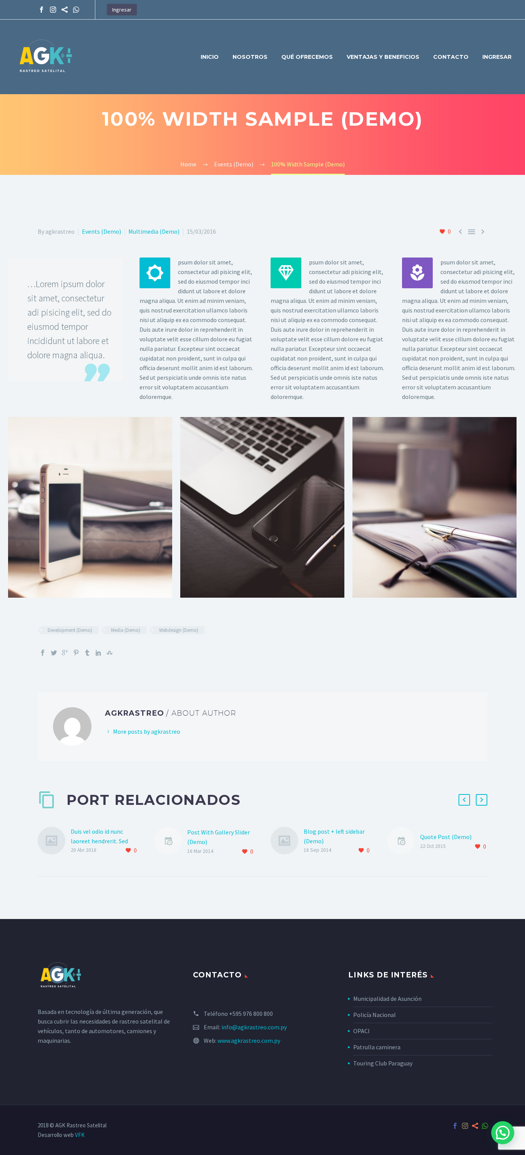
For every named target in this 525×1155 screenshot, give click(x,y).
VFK (80, 1134)
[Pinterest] (76, 653)
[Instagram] (53, 10)
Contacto (451, 56)
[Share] (64, 10)
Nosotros (250, 56)
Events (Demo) (101, 231)
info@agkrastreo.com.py (254, 1027)
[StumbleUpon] (109, 653)
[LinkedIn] (98, 653)
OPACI (361, 1031)
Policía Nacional (374, 1015)
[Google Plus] (65, 653)
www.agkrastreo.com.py (249, 1040)
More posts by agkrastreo (146, 731)
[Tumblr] (87, 653)
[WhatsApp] (76, 10)
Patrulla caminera (376, 1047)
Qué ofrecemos (307, 56)
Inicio (210, 56)
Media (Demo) (125, 630)
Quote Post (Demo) (446, 837)
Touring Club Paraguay (382, 1063)
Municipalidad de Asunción (387, 998)
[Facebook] (41, 10)
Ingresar (121, 9)
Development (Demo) (70, 630)
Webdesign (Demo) (178, 630)
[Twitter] (54, 653)
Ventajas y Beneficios (383, 56)
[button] (502, 1132)
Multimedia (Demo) (153, 231)
